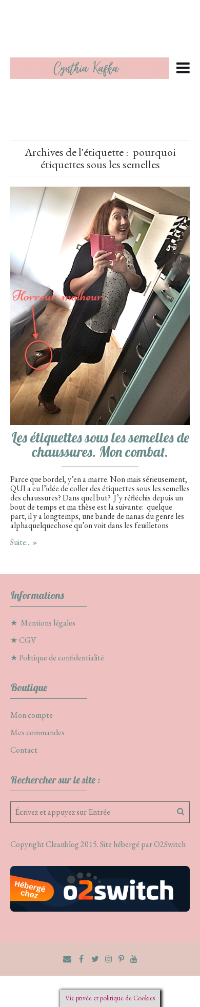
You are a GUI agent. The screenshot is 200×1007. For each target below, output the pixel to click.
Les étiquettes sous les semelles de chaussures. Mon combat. (100, 444)
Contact (23, 749)
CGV (27, 640)
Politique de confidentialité (61, 657)
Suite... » (23, 542)
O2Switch (170, 844)
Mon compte (31, 715)
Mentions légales (48, 622)
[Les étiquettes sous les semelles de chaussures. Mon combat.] (100, 304)
